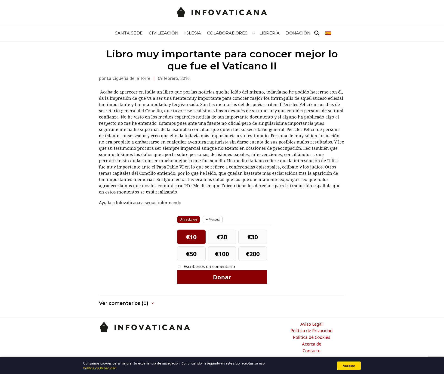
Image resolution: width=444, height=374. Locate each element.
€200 (253, 253)
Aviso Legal (311, 324)
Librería (269, 33)
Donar (222, 277)
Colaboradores (227, 33)
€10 (191, 237)
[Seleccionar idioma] (328, 33)
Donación (298, 33)
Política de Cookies (311, 337)
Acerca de (311, 344)
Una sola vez (188, 219)
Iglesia (192, 33)
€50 (191, 253)
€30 (252, 237)
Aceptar (349, 366)
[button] (127, 303)
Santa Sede (129, 33)
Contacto (312, 351)
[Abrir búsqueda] (317, 33)
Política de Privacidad (311, 330)
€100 (222, 253)
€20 (222, 237)
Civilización (163, 33)
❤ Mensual (212, 219)
